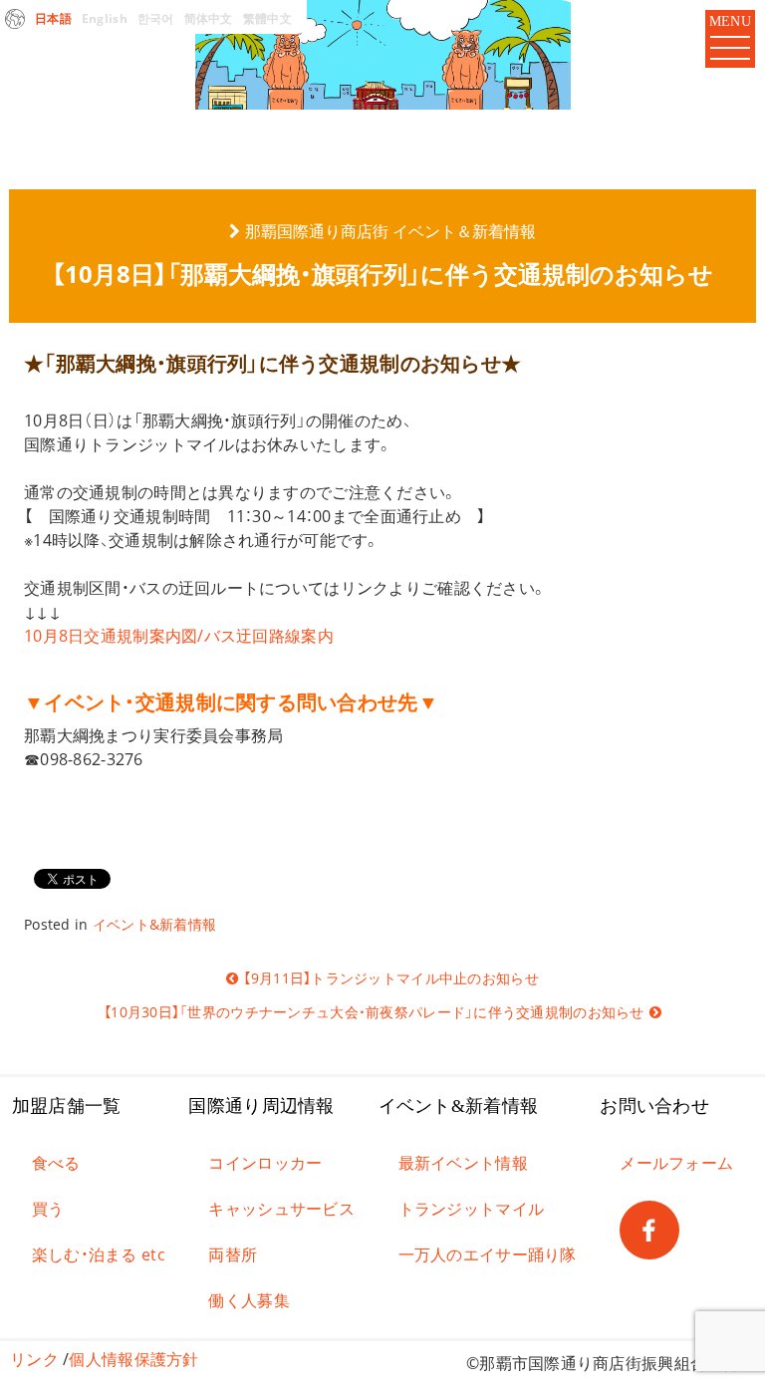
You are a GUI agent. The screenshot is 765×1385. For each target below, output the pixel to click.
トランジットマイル (471, 1209)
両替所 (232, 1254)
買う (48, 1209)
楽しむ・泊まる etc (98, 1254)
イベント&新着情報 (155, 924)
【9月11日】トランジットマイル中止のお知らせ (390, 978)
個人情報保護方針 (133, 1359)
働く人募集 (248, 1300)
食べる (56, 1163)
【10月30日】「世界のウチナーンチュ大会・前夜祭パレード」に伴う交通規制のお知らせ (374, 1011)
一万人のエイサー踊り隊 (487, 1254)
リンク (34, 1359)
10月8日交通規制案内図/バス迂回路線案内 (179, 636)
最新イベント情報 (463, 1163)
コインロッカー (265, 1163)
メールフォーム (676, 1163)
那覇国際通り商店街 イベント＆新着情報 (390, 231)
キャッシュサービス (281, 1209)
